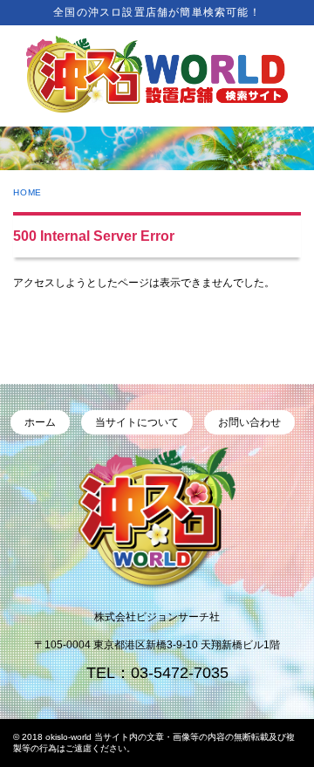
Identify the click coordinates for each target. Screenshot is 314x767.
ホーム (40, 422)
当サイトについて (137, 422)
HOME (27, 192)
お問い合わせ (249, 422)
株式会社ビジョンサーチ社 (157, 617)
